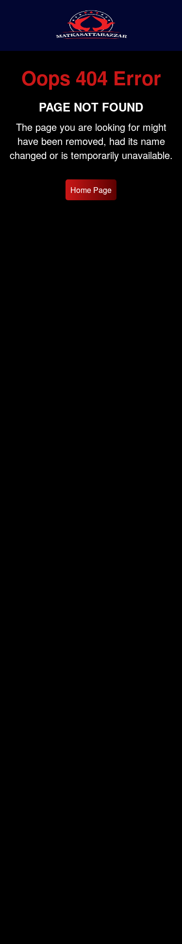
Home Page (91, 189)
